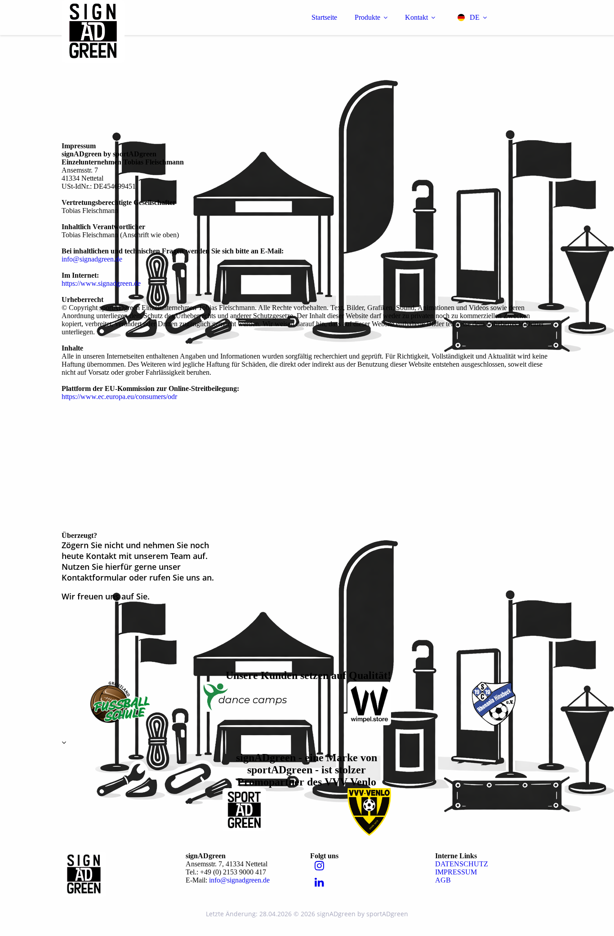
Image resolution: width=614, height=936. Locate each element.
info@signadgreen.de (92, 259)
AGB (443, 880)
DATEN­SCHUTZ (461, 864)
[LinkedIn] (319, 882)
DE (475, 17)
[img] (140, 31)
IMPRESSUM (456, 872)
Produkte (367, 17)
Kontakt (416, 17)
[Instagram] (319, 866)
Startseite (324, 17)
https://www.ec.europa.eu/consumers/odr (119, 396)
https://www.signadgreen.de (101, 283)
